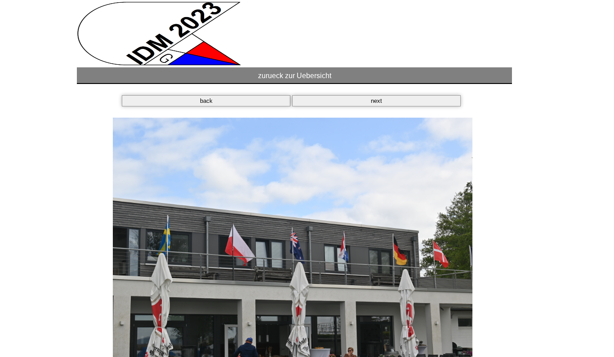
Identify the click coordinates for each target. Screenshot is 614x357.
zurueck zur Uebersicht (294, 75)
